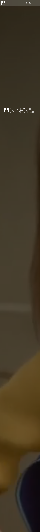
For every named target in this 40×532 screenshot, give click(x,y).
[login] (31, 3)
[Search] (27, 3)
